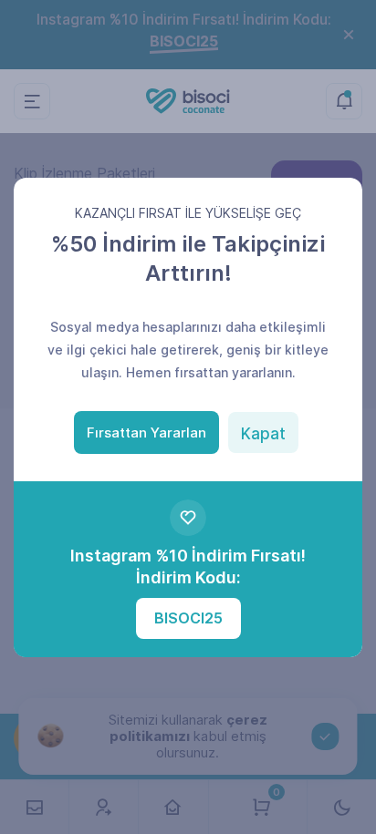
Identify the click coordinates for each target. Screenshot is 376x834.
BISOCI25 (188, 618)
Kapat (263, 434)
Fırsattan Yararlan (146, 432)
